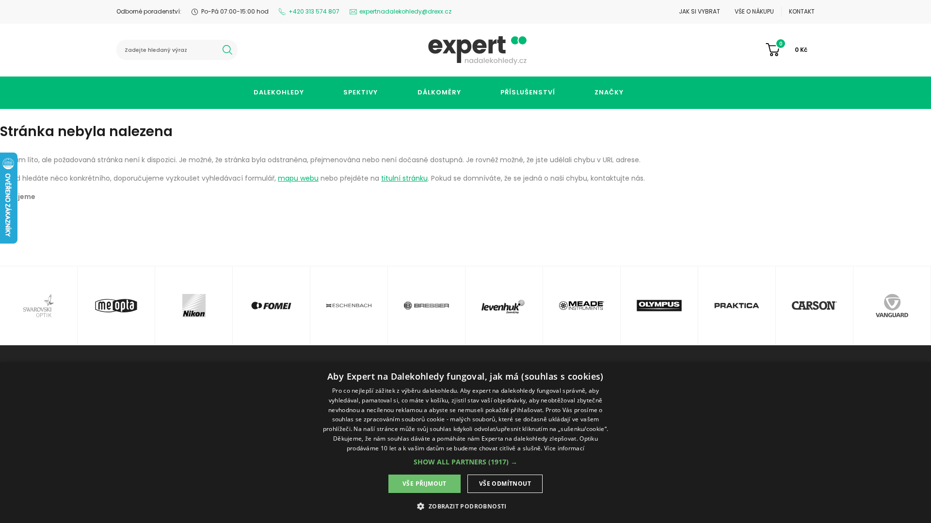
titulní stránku (404, 178)
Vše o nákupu (754, 11)
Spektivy (360, 92)
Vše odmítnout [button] (505, 483)
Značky (609, 92)
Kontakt (802, 11)
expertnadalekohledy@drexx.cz (405, 11)
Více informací (564, 448)
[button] (465, 461)
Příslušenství (527, 92)
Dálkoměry (439, 92)
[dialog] (465, 442)
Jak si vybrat (699, 11)
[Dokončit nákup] (790, 49)
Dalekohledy (279, 92)
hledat (227, 50)
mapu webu (298, 178)
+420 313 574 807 (314, 11)
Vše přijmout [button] (424, 483)
